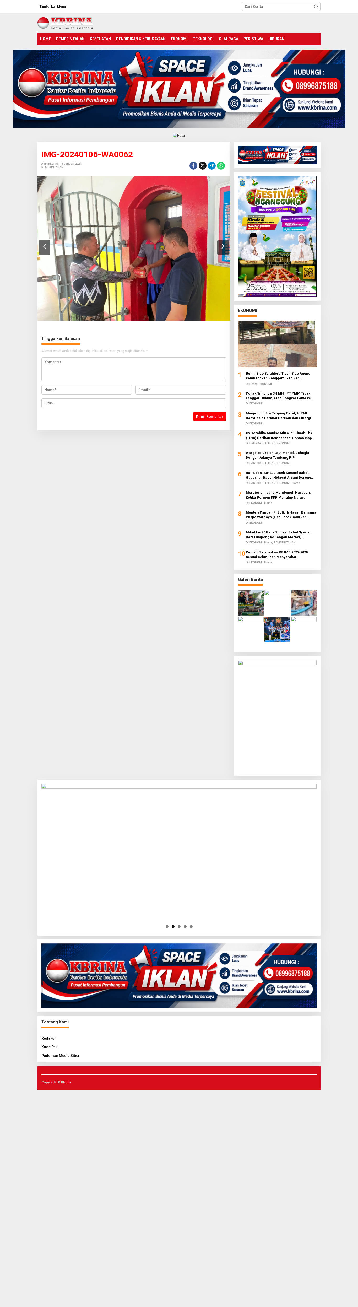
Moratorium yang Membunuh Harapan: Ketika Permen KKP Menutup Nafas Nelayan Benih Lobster (278, 495)
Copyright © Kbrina (56, 1082)
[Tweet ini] (203, 166)
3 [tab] (179, 926)
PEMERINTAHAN (52, 167)
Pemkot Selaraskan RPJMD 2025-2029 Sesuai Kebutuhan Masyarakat (277, 554)
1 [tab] (167, 926)
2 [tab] (173, 926)
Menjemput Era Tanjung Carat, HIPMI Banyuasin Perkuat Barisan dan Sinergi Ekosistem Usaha (278, 415)
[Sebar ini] (193, 166)
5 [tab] (191, 926)
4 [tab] (185, 926)
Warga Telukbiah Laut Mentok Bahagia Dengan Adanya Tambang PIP (277, 455)
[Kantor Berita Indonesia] (65, 22)
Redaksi (48, 1038)
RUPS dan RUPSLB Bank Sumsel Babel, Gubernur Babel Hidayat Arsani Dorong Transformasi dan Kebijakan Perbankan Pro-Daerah (279, 475)
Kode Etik (49, 1047)
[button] (316, 6)
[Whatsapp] (221, 166)
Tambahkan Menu (53, 6)
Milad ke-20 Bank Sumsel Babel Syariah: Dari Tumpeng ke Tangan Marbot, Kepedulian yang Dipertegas (279, 534)
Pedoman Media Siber (60, 1056)
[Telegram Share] (212, 166)
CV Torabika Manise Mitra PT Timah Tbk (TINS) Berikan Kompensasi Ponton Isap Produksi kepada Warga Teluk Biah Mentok (281, 435)
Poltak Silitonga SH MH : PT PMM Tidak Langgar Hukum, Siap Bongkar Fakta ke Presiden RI (278, 396)
